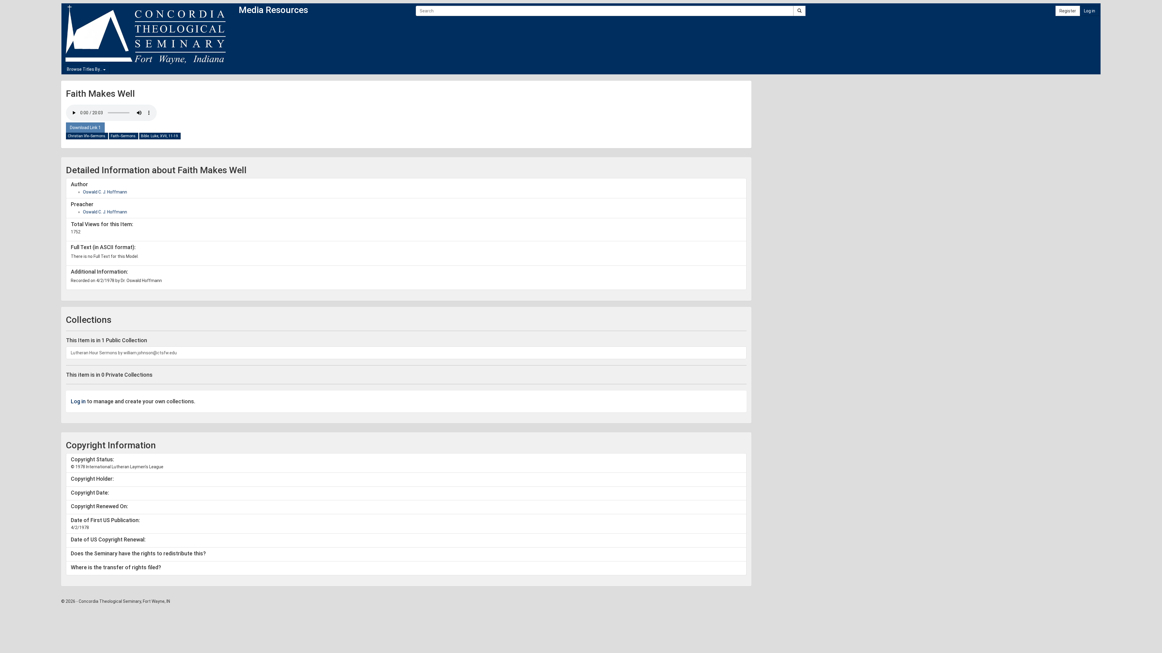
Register (1067, 10)
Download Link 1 (85, 127)
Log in (1089, 10)
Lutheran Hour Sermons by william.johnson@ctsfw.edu (124, 352)
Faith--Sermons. (123, 136)
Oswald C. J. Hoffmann (105, 192)
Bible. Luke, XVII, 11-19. (160, 136)
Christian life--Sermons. (87, 136)
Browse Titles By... (85, 69)
